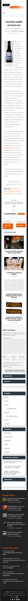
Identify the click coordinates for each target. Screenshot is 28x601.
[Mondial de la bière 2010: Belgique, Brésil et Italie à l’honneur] (14, 285)
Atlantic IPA (16, 189)
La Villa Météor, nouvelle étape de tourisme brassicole (13, 461)
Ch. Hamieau (16, 29)
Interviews (7, 448)
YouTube (17, 117)
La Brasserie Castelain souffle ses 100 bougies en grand (15, 515)
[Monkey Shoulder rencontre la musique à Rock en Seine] (5, 507)
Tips (17, 597)
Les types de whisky (12, 416)
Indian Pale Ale (9, 193)
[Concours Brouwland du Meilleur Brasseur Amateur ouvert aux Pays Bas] (14, 308)
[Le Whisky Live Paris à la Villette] (14, 264)
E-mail (13, 356)
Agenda (6, 397)
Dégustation (7, 433)
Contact (6, 401)
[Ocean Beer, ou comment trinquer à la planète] (5, 533)
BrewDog (11, 191)
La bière (6, 404)
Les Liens (6, 420)
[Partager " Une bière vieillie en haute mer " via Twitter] (9, 202)
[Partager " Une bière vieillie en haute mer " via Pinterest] (15, 202)
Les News (21, 31)
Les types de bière (11, 408)
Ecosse (17, 191)
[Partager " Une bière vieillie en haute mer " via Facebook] (6, 202)
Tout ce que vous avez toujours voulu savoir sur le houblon (12, 466)
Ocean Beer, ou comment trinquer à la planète (14, 533)
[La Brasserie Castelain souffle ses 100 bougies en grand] (5, 515)
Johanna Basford (9, 148)
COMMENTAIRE (8, 338)
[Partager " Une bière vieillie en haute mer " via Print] (14, 206)
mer (16, 193)
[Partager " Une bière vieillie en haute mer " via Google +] (12, 202)
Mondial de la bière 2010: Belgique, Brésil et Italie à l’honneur (14, 295)
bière (6, 191)
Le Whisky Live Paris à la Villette (14, 273)
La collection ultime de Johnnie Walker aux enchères (16, 499)
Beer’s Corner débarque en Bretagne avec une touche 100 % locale (16, 524)
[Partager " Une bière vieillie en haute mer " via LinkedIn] (18, 202)
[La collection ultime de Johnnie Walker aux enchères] (5, 499)
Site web (21, 356)
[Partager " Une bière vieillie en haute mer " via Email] (21, 202)
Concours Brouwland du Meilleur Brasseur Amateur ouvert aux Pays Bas (14, 318)
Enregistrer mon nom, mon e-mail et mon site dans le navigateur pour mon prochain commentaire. (13, 365)
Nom (5, 356)
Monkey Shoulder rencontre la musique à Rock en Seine (15, 507)
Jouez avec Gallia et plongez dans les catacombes (14, 252)
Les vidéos (7, 424)
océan (20, 193)
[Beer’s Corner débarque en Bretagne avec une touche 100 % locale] (5, 523)
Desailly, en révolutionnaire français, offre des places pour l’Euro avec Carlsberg (12, 473)
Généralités (7, 440)
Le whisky (6, 412)
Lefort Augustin (8, 568)
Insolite (14, 31)
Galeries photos (8, 437)
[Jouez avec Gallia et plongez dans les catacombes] (14, 242)
